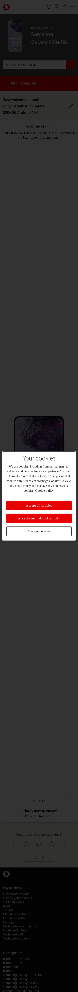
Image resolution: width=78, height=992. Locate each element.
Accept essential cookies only (39, 518)
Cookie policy (44, 490)
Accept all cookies (39, 505)
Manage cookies (39, 531)
